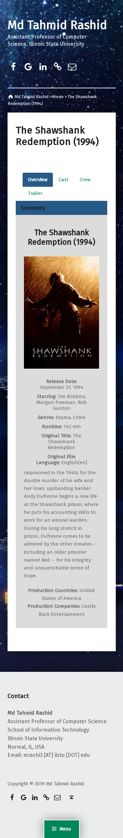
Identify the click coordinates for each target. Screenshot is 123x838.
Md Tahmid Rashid (57, 25)
